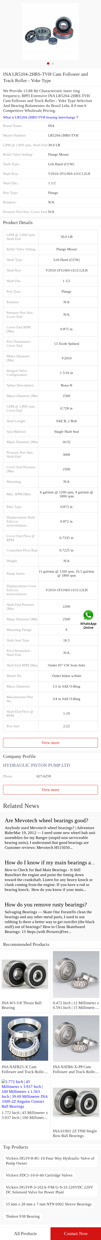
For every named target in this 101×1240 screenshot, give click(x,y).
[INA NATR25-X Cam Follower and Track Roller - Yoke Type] (25, 1061)
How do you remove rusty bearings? (46, 904)
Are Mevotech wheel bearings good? (46, 820)
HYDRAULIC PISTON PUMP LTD (36, 765)
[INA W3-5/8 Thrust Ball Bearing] (25, 998)
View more (50, 742)
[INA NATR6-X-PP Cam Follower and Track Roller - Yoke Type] (76, 1061)
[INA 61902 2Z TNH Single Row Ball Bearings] (76, 1126)
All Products (25, 1233)
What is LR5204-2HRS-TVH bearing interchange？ (41, 117)
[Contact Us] (89, 620)
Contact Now (76, 1233)
